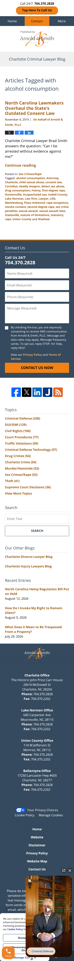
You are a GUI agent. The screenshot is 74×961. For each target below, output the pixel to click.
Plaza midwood (34, 203)
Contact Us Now (37, 367)
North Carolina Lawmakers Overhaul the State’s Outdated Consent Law (34, 108)
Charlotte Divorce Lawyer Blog (28, 557)
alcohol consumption (30, 178)
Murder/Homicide (22, 468)
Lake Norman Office (37, 710)
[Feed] (58, 392)
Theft (12, 481)
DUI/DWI (15, 424)
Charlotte (11, 182)
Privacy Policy (32, 354)
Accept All (25, 937)
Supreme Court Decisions (28, 487)
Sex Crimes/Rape (30, 174)
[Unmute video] (49, 910)
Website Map (37, 861)
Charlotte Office (37, 675)
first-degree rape (53, 190)
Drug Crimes (18, 456)
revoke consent (15, 207)
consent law (53, 182)
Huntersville (13, 194)
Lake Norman (14, 198)
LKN (52, 198)
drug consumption (17, 190)
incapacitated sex (35, 194)
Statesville (12, 215)
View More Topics (18, 493)
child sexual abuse (31, 182)
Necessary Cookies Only (25, 949)
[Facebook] (16, 392)
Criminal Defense (22, 418)
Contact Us (37, 869)
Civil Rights (18, 431)
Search (37, 531)
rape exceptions (57, 203)
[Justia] (47, 392)
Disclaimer (37, 845)
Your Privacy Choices (42, 810)
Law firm (31, 198)
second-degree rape (40, 207)
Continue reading (20, 165)
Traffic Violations (21, 443)
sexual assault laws (52, 211)
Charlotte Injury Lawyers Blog (28, 566)
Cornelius (11, 186)
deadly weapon (29, 186)
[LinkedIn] (37, 392)
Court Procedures (21, 437)
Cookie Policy (24, 815)
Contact (37, 21)
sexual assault (28, 211)
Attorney (52, 178)
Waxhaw (44, 219)
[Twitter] (26, 392)
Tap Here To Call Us (37, 10)
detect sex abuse (52, 186)
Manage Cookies (51, 815)
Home (12, 21)
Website (37, 837)
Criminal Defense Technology (31, 449)
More (62, 21)
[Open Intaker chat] (32, 959)
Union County (21, 219)
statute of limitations (34, 215)
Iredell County (57, 194)
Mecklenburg (14, 203)
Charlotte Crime (20, 462)
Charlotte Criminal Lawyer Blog (37, 39)
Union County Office (37, 740)
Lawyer (43, 198)
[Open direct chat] (64, 870)
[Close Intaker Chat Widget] (70, 870)
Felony (36, 190)
